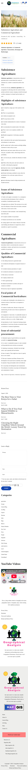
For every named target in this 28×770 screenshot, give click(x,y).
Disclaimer (3, 613)
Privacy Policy (4, 610)
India (2, 518)
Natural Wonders (5, 526)
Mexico (2, 523)
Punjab (2, 534)
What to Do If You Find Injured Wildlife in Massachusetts (11, 411)
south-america (4, 546)
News (2, 532)
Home (3, 714)
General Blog (19, 36)
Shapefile (3, 537)
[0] (22, 3)
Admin (13, 36)
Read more (3, 403)
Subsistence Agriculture (20, 374)
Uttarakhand (4, 557)
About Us (4, 717)
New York (3, 529)
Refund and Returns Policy (7, 618)
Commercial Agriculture (9, 374)
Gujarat (2, 512)
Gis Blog (3, 509)
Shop (3, 725)
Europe (2, 504)
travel (2, 548)
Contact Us (4, 728)
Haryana (3, 515)
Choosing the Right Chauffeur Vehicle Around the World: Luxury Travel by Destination (13, 426)
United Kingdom (5, 551)
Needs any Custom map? (14, 734)
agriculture (3, 501)
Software (3, 540)
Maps (2, 520)
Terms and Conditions (6, 616)
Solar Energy (4, 543)
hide (9, 57)
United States (4, 554)
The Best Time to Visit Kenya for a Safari (11, 398)
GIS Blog (4, 723)
